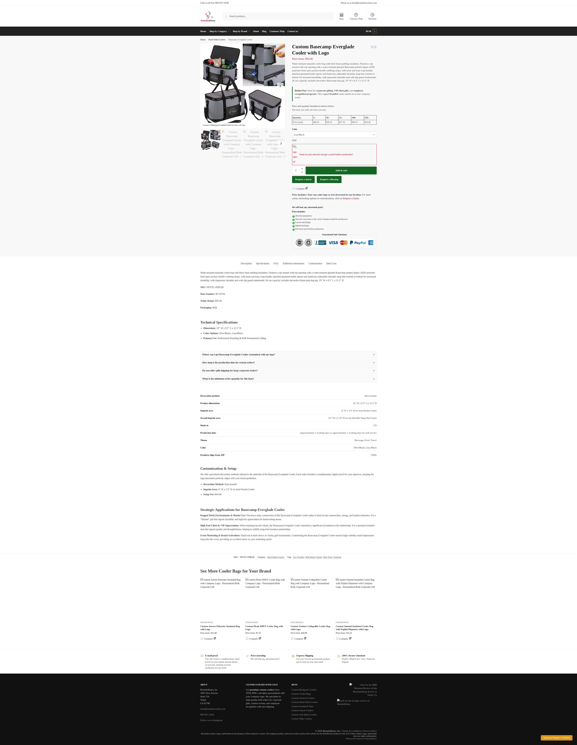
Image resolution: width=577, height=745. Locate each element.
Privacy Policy (370, 731)
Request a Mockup (329, 179)
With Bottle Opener (313, 557)
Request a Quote (303, 179)
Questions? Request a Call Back (556, 738)
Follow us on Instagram (211, 720)
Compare (299, 188)
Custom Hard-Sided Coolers (304, 702)
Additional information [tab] (293, 263)
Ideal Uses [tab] (331, 263)
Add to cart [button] (220, 644)
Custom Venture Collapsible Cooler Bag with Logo (310, 628)
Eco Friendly (298, 557)
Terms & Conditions (352, 731)
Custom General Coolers (303, 698)
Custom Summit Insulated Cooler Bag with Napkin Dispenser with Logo (354, 628)
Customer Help (356, 19)
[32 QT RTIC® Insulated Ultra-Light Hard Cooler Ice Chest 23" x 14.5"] (375, 46)
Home (202, 40)
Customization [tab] (315, 263)
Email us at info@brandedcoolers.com (359, 3)
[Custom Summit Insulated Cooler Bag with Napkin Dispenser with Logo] (356, 598)
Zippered (337, 557)
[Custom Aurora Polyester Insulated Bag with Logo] (220, 598)
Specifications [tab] (262, 263)
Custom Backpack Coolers (303, 690)
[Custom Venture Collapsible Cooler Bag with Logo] (311, 598)
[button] (371, 31)
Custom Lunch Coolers (302, 710)
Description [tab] (246, 263)
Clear (294, 140)
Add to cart (341, 170)
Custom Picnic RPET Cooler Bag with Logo (264, 628)
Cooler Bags (206, 622)
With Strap (327, 557)
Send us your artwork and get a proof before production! (326, 154)
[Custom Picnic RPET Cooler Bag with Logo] (265, 598)
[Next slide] (280, 86)
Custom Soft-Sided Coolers (304, 714)
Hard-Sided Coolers (216, 40)
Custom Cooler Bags (301, 694)
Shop (341, 19)
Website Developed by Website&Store (361, 739)
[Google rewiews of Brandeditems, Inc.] (357, 704)
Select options (265, 646)
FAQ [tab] (275, 263)
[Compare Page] (306, 188)
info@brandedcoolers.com (212, 709)
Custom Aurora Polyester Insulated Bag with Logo (220, 628)
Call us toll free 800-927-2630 (214, 3)
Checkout (372, 19)
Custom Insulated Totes (302, 706)
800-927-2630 (207, 714)
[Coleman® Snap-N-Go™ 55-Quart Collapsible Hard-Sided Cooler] (372, 46)
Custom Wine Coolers (301, 719)
